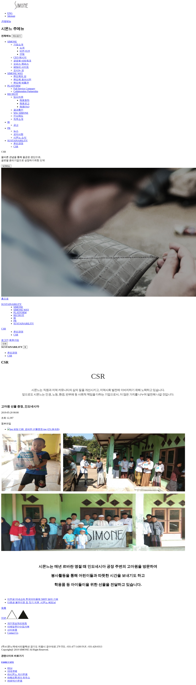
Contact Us (12, 633)
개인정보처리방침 (17, 623)
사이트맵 (12, 630)
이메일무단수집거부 (18, 626)
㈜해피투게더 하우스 (18, 677)
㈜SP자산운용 (14, 680)
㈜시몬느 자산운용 (17, 674)
